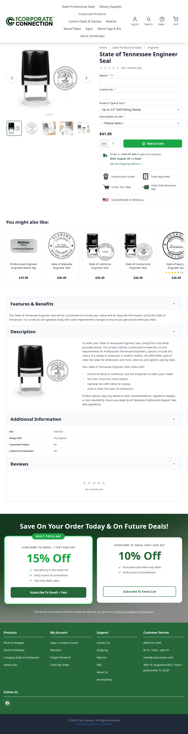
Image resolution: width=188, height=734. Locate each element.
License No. (108, 89)
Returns (101, 657)
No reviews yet (132, 68)
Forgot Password (60, 657)
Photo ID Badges (14, 642)
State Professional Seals (78, 7)
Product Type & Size (113, 103)
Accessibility (104, 679)
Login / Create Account (64, 642)
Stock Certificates (92, 36)
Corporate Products (92, 14)
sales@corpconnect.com (158, 657)
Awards (111, 21)
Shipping (102, 650)
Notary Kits (10, 665)
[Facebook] (7, 703)
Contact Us (103, 642)
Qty (104, 143)
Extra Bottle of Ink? (112, 116)
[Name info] (112, 75)
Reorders (56, 650)
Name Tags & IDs (109, 29)
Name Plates (72, 29)
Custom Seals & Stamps (85, 21)
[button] (12, 78)
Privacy (107, 724)
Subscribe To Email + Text (48, 592)
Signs (89, 29)
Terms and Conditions (126, 611)
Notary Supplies (111, 7)
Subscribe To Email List (139, 592)
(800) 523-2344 (152, 642)
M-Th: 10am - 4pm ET (156, 650)
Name (104, 75)
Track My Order (59, 665)
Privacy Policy (147, 611)
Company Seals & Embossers (21, 657)
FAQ (99, 665)
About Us (102, 672)
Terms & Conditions (88, 724)
